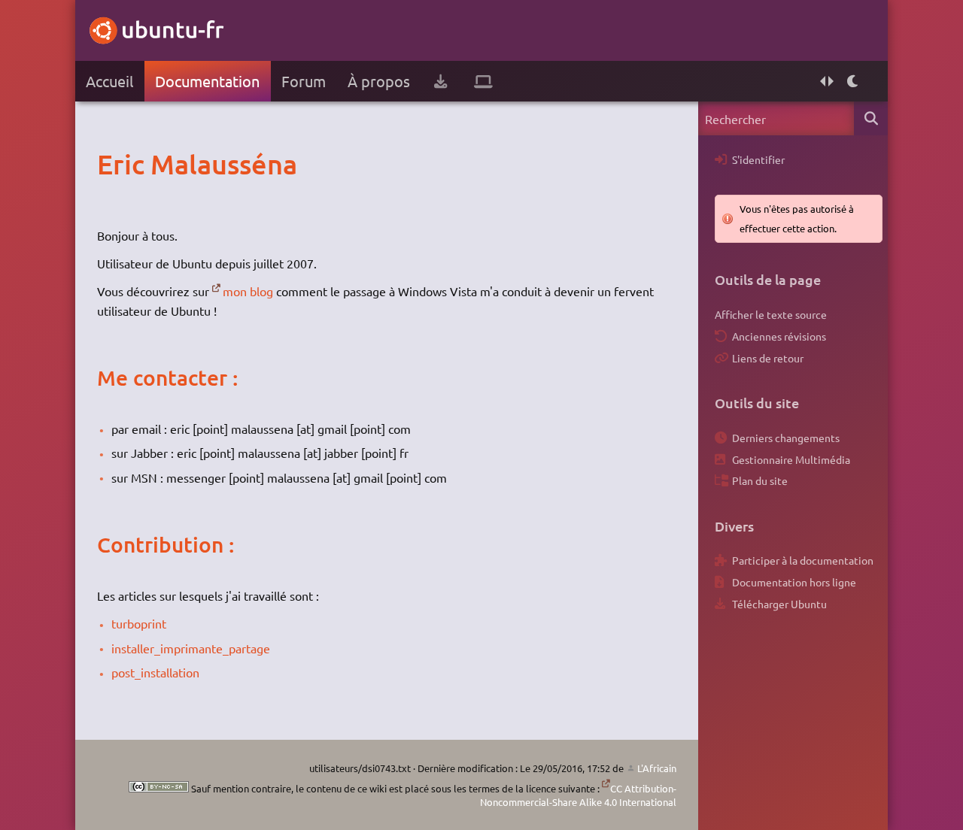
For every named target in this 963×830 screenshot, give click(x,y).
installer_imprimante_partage (190, 648)
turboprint (138, 623)
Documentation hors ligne (794, 582)
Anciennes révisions (779, 336)
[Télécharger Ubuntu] (440, 81)
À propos (379, 80)
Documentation (207, 80)
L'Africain (656, 768)
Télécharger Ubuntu (779, 603)
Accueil (109, 80)
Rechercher (871, 118)
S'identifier (758, 159)
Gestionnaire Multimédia (791, 459)
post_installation (155, 672)
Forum (303, 80)
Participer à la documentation (802, 560)
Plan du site (760, 480)
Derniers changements (786, 437)
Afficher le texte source (771, 314)
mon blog (248, 290)
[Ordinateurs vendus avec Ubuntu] (483, 81)
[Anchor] (112, 164)
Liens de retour (768, 358)
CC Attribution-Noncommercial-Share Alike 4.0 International (578, 795)
